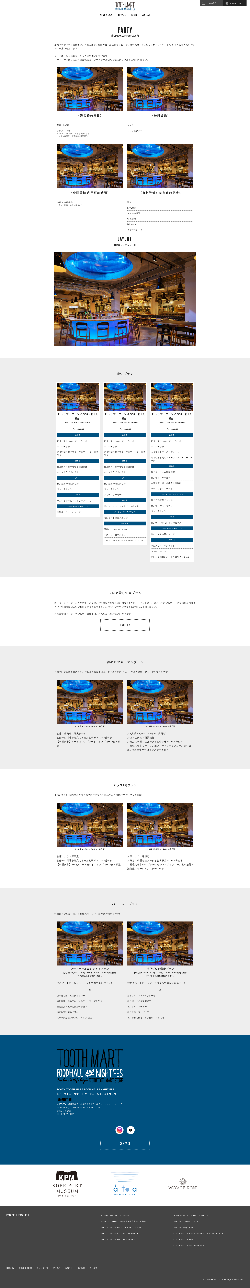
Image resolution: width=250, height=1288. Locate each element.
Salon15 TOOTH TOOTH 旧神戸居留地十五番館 (123, 1221)
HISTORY (10, 1268)
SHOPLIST (122, 14)
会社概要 (93, 1268)
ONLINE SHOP (25, 1268)
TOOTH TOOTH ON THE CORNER (118, 1239)
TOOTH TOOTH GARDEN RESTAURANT (121, 1227)
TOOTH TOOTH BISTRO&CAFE (188, 1245)
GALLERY (125, 625)
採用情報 (81, 1268)
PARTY (134, 14)
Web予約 (212, 3)
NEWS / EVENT (107, 14)
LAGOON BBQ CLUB (183, 1227)
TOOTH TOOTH (53, 1215)
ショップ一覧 (42, 1268)
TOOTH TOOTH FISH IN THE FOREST (120, 1233)
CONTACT (146, 14)
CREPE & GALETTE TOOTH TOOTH (190, 1215)
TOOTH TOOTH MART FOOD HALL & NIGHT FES (198, 1233)
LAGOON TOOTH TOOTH (185, 1221)
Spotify (131, 1130)
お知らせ (69, 1268)
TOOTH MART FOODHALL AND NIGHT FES (125, 6)
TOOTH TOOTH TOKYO (184, 1239)
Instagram (119, 1130)
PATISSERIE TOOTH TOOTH (115, 1215)
